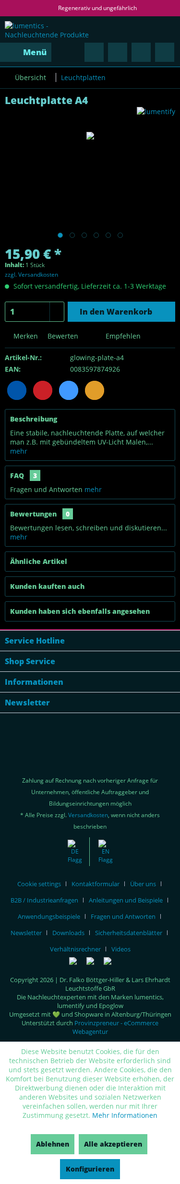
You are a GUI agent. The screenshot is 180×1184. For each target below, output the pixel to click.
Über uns (143, 883)
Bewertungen (33, 513)
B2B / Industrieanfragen (44, 900)
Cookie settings (39, 883)
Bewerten (62, 335)
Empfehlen (122, 335)
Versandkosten (88, 815)
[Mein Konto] (141, 52)
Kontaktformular (96, 883)
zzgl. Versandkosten (31, 274)
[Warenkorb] (164, 52)
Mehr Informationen (124, 1115)
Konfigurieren (90, 1168)
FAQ (23, 475)
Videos (121, 949)
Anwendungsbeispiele (49, 916)
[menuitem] (25, 52)
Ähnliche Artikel (38, 561)
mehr (18, 451)
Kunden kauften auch (47, 586)
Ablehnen (52, 1144)
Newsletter (26, 932)
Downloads (68, 932)
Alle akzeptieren (113, 1144)
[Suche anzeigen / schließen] (94, 52)
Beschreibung (33, 418)
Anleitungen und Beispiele (126, 900)
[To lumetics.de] (75, 851)
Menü (35, 52)
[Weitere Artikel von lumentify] (156, 115)
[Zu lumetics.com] (105, 851)
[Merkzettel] (117, 52)
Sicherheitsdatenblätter (128, 932)
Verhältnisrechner (75, 949)
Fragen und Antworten (123, 916)
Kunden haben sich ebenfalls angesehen (80, 611)
